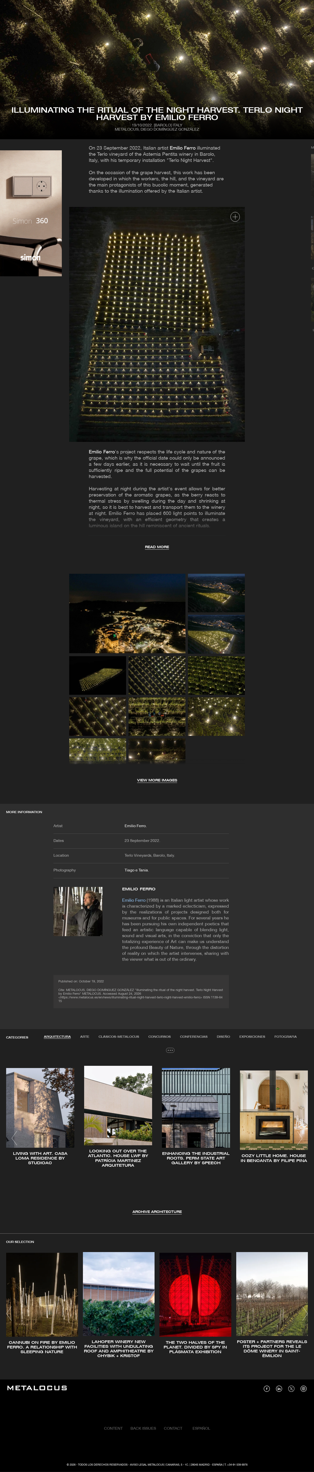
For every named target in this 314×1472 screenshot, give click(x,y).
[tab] (57, 1037)
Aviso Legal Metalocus (147, 1465)
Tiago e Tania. (137, 870)
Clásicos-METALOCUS (119, 1037)
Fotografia (286, 1037)
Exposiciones (252, 1037)
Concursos (159, 1037)
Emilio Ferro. (136, 826)
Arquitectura (57, 1037)
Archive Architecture (157, 1212)
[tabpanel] (157, 1139)
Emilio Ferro (183, 148)
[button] (14, 1138)
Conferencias (194, 1037)
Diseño (223, 1037)
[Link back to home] (37, 1389)
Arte (84, 1037)
